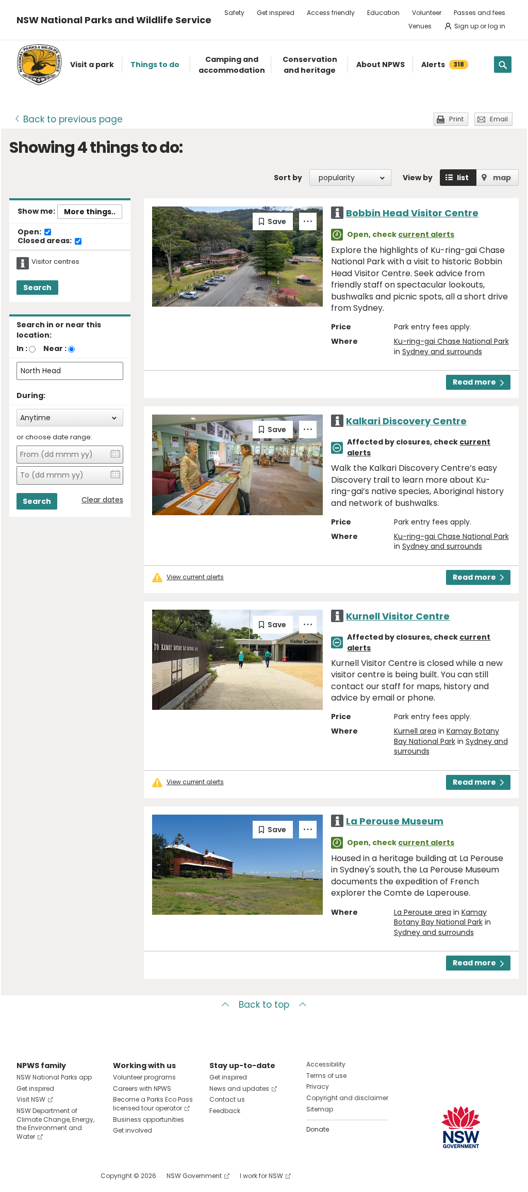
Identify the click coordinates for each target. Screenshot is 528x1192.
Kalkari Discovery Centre (406, 421)
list (463, 177)
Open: (30, 232)
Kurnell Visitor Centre (398, 616)
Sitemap (319, 1109)
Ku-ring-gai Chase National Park (451, 341)
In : (21, 348)
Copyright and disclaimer (347, 1097)
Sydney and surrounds (442, 351)
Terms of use (326, 1075)
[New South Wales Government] (461, 1127)
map (502, 177)
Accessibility (325, 1064)
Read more (474, 382)
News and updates (239, 1088)
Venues (420, 26)
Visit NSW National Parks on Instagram (48, 1175)
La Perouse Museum (394, 821)
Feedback (224, 1110)
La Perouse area (422, 912)
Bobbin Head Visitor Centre (412, 212)
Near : (55, 348)
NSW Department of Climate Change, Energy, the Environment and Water (55, 1123)
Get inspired (275, 12)
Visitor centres (55, 261)
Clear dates (102, 500)
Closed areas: (45, 241)
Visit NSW (30, 1099)
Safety (234, 12)
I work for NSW (261, 1175)
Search (37, 287)
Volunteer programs (144, 1077)
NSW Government (194, 1175)
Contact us (227, 1099)
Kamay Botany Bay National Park (446, 736)
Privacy (317, 1086)
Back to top (264, 1004)
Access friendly (331, 12)
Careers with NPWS (142, 1088)
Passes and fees (479, 12)
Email (499, 119)
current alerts (426, 234)
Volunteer (426, 12)
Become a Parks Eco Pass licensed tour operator (153, 1103)
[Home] (39, 64)
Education (383, 12)
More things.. (90, 211)
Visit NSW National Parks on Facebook (26, 1175)
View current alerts (195, 577)
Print (456, 119)
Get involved (132, 1130)
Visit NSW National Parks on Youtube (70, 1175)
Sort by (288, 177)
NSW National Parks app (54, 1077)
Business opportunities (148, 1119)
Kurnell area (415, 731)
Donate (317, 1129)
